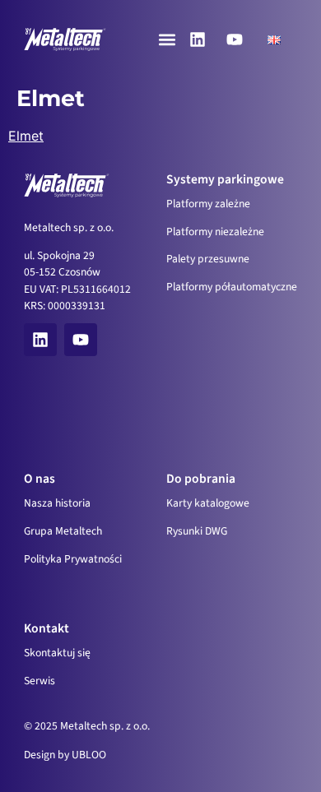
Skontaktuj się (57, 652)
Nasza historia (57, 503)
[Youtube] (234, 39)
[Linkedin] (197, 39)
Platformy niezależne (215, 231)
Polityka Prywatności (73, 559)
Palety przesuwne (207, 258)
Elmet (26, 135)
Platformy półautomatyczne (231, 286)
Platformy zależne (208, 203)
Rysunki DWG (196, 531)
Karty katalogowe (207, 503)
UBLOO (89, 754)
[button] (167, 39)
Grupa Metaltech (63, 531)
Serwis (39, 680)
